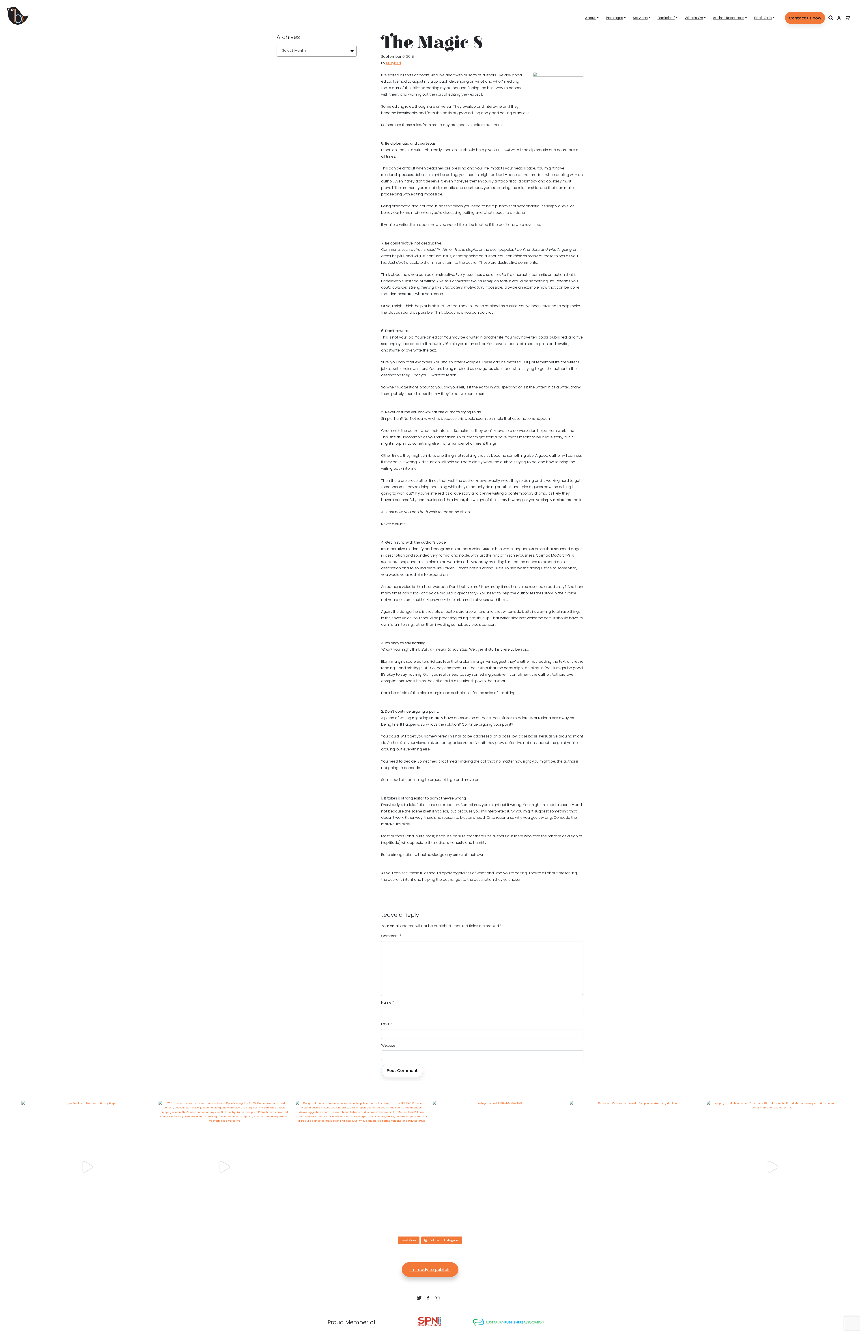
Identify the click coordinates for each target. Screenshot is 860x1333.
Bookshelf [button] (666, 17)
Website (388, 1045)
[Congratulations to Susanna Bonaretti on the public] (361, 1167)
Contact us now (805, 18)
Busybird (393, 63)
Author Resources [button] (728, 17)
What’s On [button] (694, 17)
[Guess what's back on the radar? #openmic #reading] (635, 1167)
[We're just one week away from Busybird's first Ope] (224, 1167)
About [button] (590, 17)
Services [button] (640, 17)
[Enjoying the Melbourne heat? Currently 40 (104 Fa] (772, 1167)
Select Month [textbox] (294, 50)
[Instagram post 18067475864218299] (498, 1167)
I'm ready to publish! (430, 1269)
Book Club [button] (763, 17)
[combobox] (317, 51)
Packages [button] (614, 17)
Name (387, 1002)
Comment (391, 936)
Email (387, 1024)
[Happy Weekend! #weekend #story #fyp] (87, 1167)
